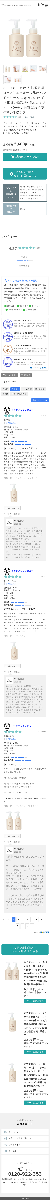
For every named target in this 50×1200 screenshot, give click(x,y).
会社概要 (13, 1151)
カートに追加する (35, 1001)
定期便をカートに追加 (27, 156)
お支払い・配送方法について (21, 1138)
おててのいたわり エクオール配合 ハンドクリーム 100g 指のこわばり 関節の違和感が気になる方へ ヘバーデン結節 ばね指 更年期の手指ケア (36, 1024)
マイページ (14, 1132)
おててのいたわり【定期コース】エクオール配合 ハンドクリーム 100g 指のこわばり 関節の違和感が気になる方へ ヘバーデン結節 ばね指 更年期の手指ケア (36, 1075)
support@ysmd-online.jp (18, 1182)
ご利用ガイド (14, 1145)
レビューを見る (29, 117)
